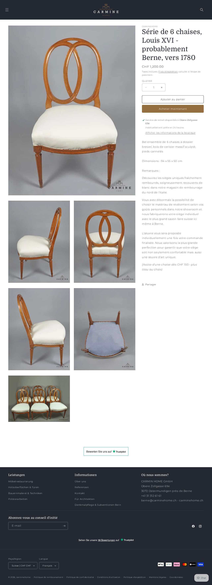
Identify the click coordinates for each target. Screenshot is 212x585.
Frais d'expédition (168, 71)
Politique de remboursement (48, 577)
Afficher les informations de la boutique (170, 132)
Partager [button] (150, 284)
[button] (7, 9)
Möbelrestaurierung (20, 481)
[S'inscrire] (64, 526)
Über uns (80, 481)
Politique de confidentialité (80, 577)
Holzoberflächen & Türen (23, 487)
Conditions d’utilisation (108, 577)
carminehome (23, 577)
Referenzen (82, 487)
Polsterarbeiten (17, 498)
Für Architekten (84, 498)
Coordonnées (176, 577)
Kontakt (80, 493)
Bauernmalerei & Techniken (25, 493)
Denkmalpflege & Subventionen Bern (98, 504)
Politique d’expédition (135, 577)
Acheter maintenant (173, 108)
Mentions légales (157, 577)
